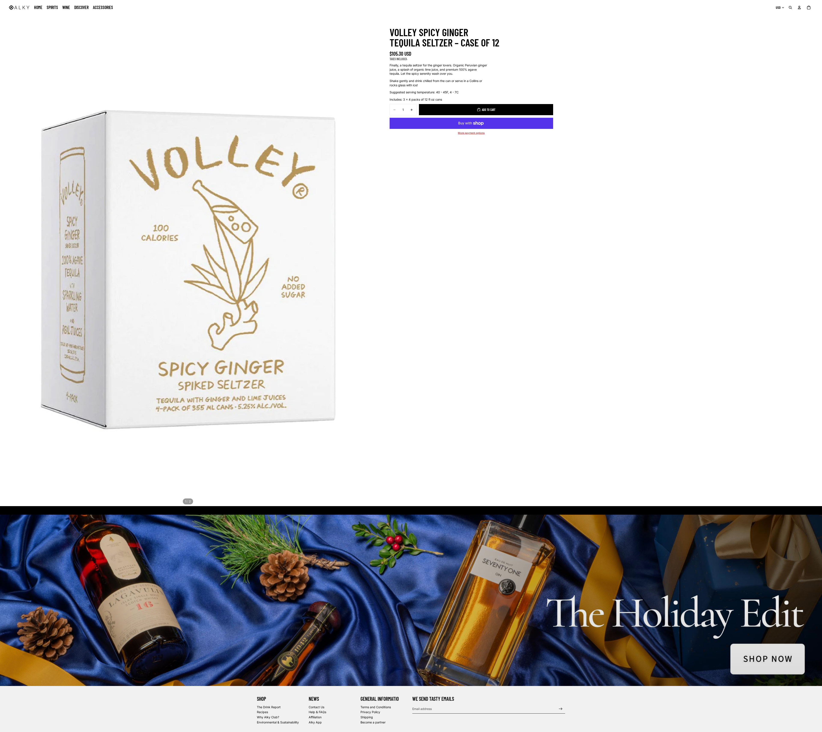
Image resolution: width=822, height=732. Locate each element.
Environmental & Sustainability (278, 722)
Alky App (315, 722)
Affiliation (315, 717)
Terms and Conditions (375, 707)
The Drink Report (269, 707)
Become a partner (373, 722)
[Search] (790, 7)
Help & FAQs (317, 712)
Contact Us (316, 707)
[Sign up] (560, 708)
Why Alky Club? (268, 717)
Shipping (366, 717)
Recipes (262, 712)
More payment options (471, 132)
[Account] (799, 7)
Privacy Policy (370, 712)
